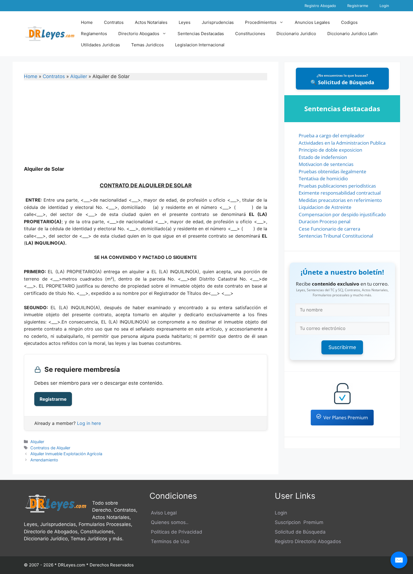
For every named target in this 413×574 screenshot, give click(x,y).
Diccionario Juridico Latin (352, 33)
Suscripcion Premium (299, 522)
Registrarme (357, 5)
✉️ (398, 559)
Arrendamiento (44, 459)
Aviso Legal (163, 513)
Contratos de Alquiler (50, 447)
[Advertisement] (145, 126)
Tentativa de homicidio (323, 178)
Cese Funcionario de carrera (329, 229)
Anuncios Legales (312, 22)
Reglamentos (94, 33)
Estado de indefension (323, 157)
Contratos (114, 22)
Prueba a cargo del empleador (331, 135)
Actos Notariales (151, 22)
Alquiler (78, 76)
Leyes (184, 22)
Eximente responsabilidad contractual (340, 193)
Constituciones (250, 33)
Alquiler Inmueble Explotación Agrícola (66, 453)
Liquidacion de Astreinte (325, 207)
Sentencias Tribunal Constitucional (336, 236)
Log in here (89, 423)
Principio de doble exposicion (330, 150)
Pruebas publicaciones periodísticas (337, 186)
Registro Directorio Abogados (308, 541)
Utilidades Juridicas (100, 44)
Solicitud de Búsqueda (300, 532)
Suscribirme (342, 347)
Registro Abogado (320, 5)
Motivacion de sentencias (326, 164)
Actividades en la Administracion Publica (342, 143)
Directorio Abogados (138, 33)
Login (384, 5)
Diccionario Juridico (296, 33)
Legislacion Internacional (199, 44)
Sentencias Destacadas (201, 33)
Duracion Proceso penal (324, 221)
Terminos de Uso (169, 541)
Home (87, 22)
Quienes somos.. (169, 522)
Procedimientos (260, 22)
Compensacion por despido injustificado (342, 214)
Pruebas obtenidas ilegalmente (332, 171)
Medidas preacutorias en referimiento (340, 200)
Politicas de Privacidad (175, 532)
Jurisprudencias (218, 22)
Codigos (349, 22)
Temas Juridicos (147, 44)
